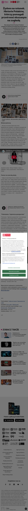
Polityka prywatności (16, 251)
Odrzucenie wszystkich (14, 271)
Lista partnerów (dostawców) (8, 263)
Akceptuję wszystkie (14, 275)
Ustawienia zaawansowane (14, 267)
